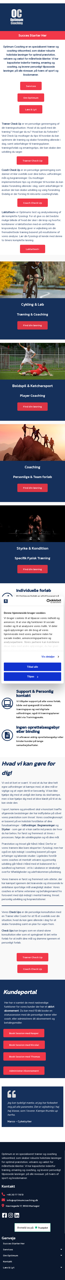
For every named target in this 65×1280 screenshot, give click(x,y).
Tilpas (30, 676)
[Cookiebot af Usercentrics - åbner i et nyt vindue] (46, 601)
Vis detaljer (48, 656)
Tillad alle (32, 666)
